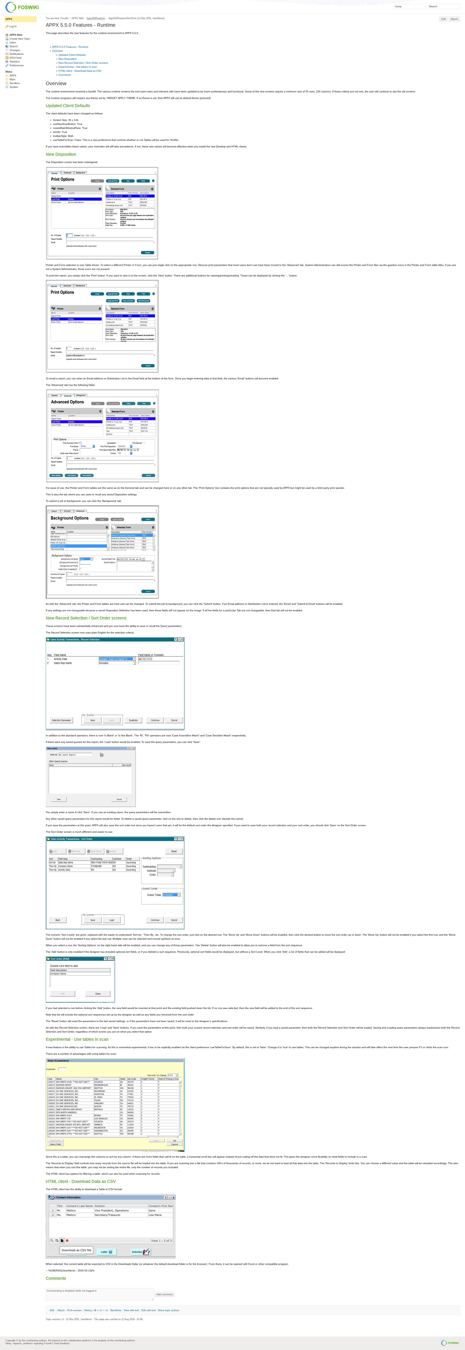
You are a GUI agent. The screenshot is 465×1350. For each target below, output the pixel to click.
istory (88, 1310)
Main (12, 79)
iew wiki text (131, 1310)
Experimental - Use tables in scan (77, 66)
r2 (101, 1310)
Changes (14, 50)
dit (52, 1310)
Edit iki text (148, 1310)
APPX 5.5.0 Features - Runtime (70, 46)
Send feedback (62, 1343)
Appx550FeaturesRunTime (122, 18)
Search (13, 46)
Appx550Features (96, 18)
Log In (13, 26)
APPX (8, 19)
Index (12, 42)
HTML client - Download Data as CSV (79, 70)
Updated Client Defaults (72, 54)
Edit (443, 18)
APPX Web (78, 18)
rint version (74, 1310)
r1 (107, 1310)
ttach (61, 1310)
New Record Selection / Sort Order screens (83, 62)
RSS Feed (15, 57)
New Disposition (67, 58)
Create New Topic (19, 38)
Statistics (14, 61)
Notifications (16, 53)
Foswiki (64, 18)
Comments (64, 74)
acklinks (115, 1310)
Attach (454, 18)
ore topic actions (168, 1310)
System (13, 86)
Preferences (16, 65)
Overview (57, 50)
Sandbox (14, 83)
